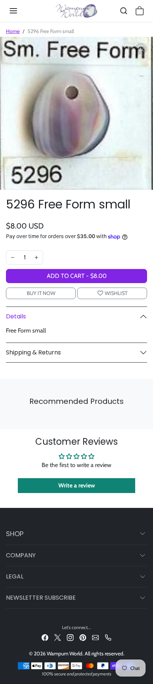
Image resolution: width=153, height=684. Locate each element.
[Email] (95, 637)
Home (13, 31)
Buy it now (41, 293)
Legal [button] (14, 576)
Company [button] (21, 555)
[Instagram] (70, 637)
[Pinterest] (82, 637)
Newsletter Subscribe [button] (41, 597)
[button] (20, 11)
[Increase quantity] (36, 257)
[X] (57, 637)
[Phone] (108, 637)
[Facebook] (45, 637)
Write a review (76, 485)
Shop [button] (14, 533)
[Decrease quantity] (12, 257)
